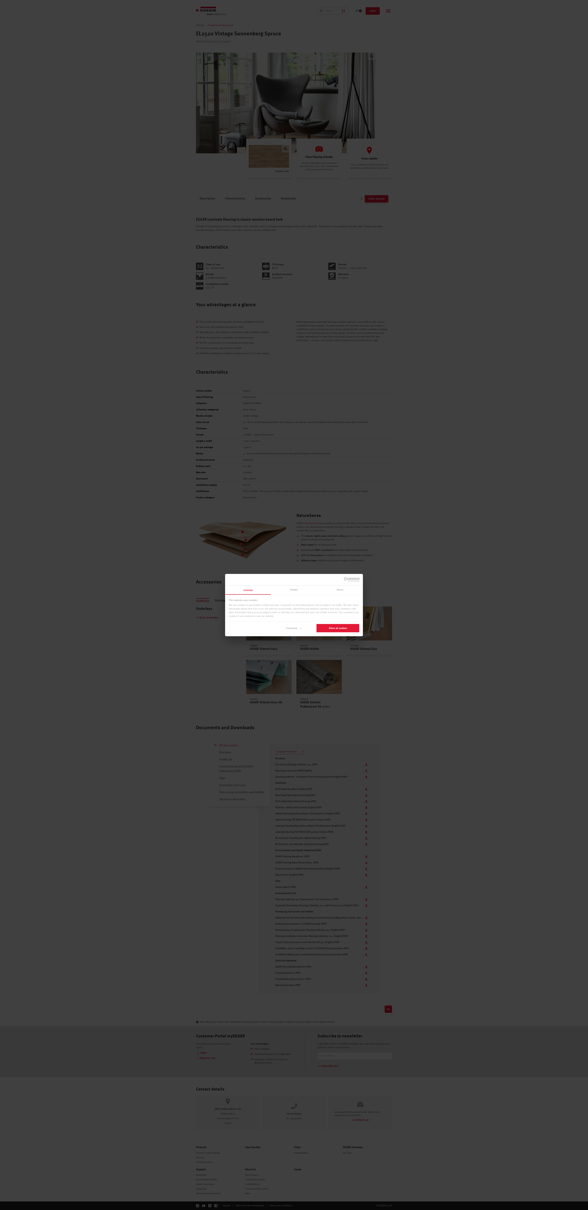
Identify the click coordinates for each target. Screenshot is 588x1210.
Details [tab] (294, 589)
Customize (292, 628)
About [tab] (340, 589)
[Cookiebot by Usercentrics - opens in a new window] (346, 579)
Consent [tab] (248, 590)
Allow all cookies (338, 628)
